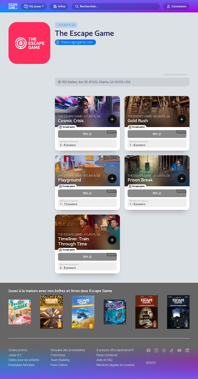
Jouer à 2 (15, 355)
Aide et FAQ (104, 360)
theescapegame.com (77, 42)
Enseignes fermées (21, 365)
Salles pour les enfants (24, 360)
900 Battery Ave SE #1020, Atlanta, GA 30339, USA (96, 82)
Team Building (60, 360)
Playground (69, 180)
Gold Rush (138, 121)
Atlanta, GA (67, 25)
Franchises (58, 355)
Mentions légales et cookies (115, 365)
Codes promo (18, 350)
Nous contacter (107, 355)
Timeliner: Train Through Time (73, 241)
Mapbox (168, 75)
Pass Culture (59, 365)
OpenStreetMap (181, 75)
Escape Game (13, 6)
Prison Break (140, 180)
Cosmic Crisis (71, 121)
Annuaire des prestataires (68, 350)
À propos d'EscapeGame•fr (115, 350)
